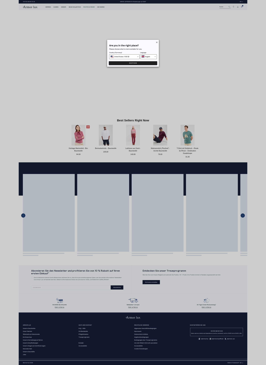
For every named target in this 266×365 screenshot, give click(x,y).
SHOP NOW (133, 63)
